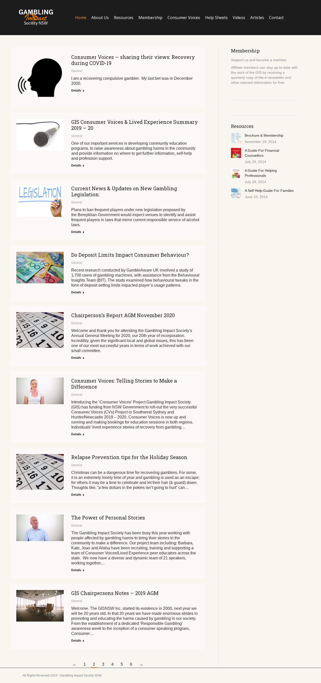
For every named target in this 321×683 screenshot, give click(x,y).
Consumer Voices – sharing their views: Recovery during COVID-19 (133, 60)
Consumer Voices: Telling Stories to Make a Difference (124, 383)
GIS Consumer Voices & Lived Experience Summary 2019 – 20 (134, 125)
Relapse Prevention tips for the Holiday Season (129, 457)
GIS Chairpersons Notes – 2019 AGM (114, 593)
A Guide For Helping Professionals (261, 173)
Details (76, 90)
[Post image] (236, 138)
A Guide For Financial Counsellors (262, 152)
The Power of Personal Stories (108, 517)
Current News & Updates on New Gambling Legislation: (124, 191)
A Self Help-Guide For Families (269, 191)
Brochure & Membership (264, 135)
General (76, 71)
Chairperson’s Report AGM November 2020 (123, 315)
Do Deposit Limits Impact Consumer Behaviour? (130, 254)
